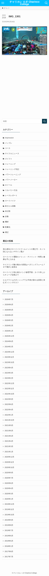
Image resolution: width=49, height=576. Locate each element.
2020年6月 (9, 483)
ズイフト (8, 159)
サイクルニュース (12, 153)
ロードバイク (10, 201)
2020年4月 (9, 488)
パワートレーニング (13, 174)
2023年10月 (9, 362)
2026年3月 (9, 320)
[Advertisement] (24, 87)
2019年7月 (9, 530)
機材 (7, 222)
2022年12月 (9, 383)
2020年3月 (9, 494)
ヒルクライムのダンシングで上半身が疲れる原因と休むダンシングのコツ (24, 281)
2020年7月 (9, 478)
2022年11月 (9, 389)
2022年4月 (9, 410)
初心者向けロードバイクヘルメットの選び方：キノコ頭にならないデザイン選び (24, 250)
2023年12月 (9, 352)
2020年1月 (9, 499)
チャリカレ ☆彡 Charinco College (24, 3)
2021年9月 (9, 425)
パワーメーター (11, 180)
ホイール (8, 185)
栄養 (7, 216)
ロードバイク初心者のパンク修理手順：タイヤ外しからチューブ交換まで (24, 273)
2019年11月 (9, 509)
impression (9, 138)
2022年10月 (9, 394)
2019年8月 (9, 525)
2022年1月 (9, 415)
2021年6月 (9, 431)
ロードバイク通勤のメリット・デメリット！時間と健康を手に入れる (24, 258)
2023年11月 (9, 357)
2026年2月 (9, 326)
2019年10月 (9, 515)
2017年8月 (9, 551)
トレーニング (10, 164)
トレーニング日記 (12, 169)
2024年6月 (9, 341)
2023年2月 (9, 378)
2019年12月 (9, 504)
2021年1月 (9, 452)
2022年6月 (9, 404)
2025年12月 (9, 336)
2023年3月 (9, 373)
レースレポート (11, 195)
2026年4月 (9, 315)
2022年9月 (9, 399)
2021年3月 (9, 446)
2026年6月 (9, 304)
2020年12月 (9, 457)
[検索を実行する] (44, 121)
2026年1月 (9, 331)
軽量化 (7, 227)
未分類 (7, 211)
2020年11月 (9, 462)
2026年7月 (9, 299)
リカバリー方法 (11, 190)
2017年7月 (9, 557)
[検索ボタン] (46, 3)
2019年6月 (9, 536)
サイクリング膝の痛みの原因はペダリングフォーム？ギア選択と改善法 (24, 266)
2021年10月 (9, 420)
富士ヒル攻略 (10, 206)
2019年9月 (9, 520)
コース (7, 148)
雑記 (7, 232)
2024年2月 (9, 347)
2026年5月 (9, 310)
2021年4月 (9, 441)
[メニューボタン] (3, 3)
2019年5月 (9, 541)
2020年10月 (9, 467)
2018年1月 (9, 546)
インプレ (8, 143)
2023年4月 (9, 368)
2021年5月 (9, 436)
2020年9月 (9, 473)
